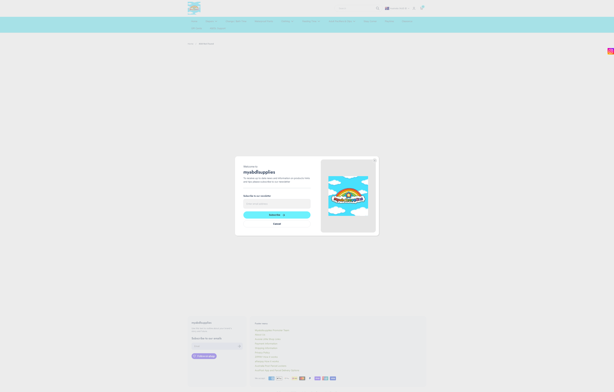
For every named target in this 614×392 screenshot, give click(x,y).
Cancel (277, 223)
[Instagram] (611, 51)
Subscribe (274, 214)
